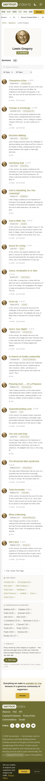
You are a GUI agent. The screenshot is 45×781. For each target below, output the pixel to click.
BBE (31, 12)
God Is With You (17, 221)
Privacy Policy (29, 716)
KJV (9, 12)
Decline (37, 771)
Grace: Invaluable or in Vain (23, 270)
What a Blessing (17, 514)
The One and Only (18, 434)
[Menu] (41, 4)
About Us (6, 712)
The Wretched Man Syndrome (24, 461)
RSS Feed (12, 660)
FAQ (15, 712)
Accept (24, 771)
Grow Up (13, 301)
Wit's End (14, 542)
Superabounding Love (20, 409)
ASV (25, 12)
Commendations (9, 720)
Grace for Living (17, 246)
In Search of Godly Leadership (24, 356)
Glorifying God (16, 163)
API (20, 712)
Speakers (12, 23)
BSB (3, 12)
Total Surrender (17, 489)
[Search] (29, 4)
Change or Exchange (19, 108)
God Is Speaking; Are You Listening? (22, 192)
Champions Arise (18, 80)
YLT (20, 12)
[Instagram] (23, 726)
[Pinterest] (28, 726)
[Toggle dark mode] (35, 5)
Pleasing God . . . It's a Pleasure (25, 384)
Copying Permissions (11, 716)
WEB (14, 12)
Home (4, 23)
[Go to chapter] (42, 17)
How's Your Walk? (18, 329)
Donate (39, 12)
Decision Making (17, 135)
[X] (17, 726)
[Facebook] (12, 726)
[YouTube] (33, 726)
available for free (34, 683)
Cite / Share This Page (15, 571)
